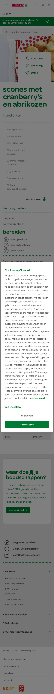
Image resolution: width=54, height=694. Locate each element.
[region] (27, 347)
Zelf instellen (13, 407)
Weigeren (27, 415)
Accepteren (27, 424)
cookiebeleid (37, 398)
